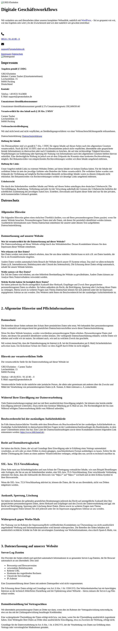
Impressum (6, 54)
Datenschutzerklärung (32, 136)
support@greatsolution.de (12, 49)
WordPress (86, 20)
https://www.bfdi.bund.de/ (32, 432)
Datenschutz (17, 54)
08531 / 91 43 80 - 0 (10, 39)
